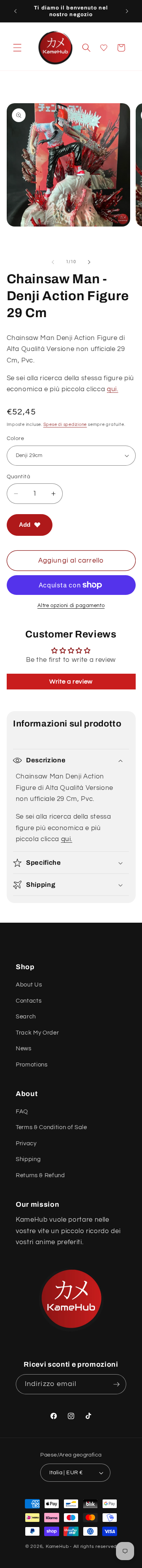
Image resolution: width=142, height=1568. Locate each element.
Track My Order (37, 1032)
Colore (15, 438)
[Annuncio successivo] (127, 11)
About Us (29, 984)
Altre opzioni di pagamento (71, 605)
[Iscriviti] (116, 1384)
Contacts (28, 1001)
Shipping (28, 1159)
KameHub (57, 1546)
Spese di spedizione (65, 424)
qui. (112, 389)
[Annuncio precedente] (15, 11)
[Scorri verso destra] (89, 262)
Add (24, 524)
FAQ (22, 1111)
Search (26, 1016)
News (24, 1048)
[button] (17, 47)
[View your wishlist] (104, 48)
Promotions (32, 1064)
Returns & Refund (40, 1175)
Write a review (71, 681)
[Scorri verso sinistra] (53, 262)
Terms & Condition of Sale (51, 1127)
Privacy (26, 1143)
